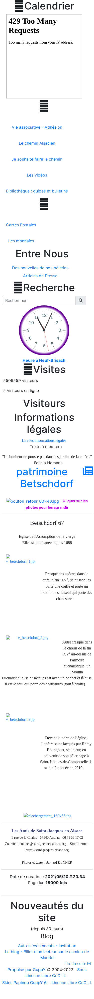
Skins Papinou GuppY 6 (25, 982)
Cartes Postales (21, 224)
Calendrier (44, 6)
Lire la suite (75, 963)
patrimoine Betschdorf (45, 477)
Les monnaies (21, 240)
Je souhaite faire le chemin (37, 159)
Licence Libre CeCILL (71, 982)
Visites (44, 369)
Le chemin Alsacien (37, 143)
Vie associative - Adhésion (37, 127)
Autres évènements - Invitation (47, 945)
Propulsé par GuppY (27, 969)
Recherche (44, 288)
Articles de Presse (40, 275)
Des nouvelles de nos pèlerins (40, 267)
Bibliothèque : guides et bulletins (37, 190)
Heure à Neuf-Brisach (44, 360)
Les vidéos (37, 175)
